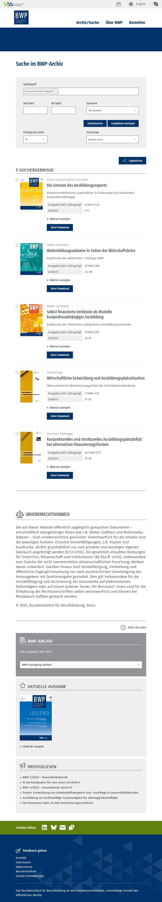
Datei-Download (60, 227)
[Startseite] (21, 17)
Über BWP (114, 22)
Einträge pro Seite (33, 132)
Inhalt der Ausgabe (33, 746)
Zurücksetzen (95, 123)
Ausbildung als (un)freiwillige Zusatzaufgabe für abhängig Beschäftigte (70, 798)
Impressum (23, 862)
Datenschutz (24, 867)
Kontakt (21, 858)
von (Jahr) (28, 103)
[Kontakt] (156, 4)
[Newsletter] (118, 4)
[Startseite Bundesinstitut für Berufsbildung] (58, 4)
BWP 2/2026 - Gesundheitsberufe (45, 777)
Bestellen (137, 22)
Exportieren (135, 160)
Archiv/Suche (87, 22)
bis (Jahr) (56, 103)
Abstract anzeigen (60, 219)
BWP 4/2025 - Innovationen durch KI (47, 787)
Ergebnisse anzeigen (123, 123)
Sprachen (92, 103)
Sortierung (93, 132)
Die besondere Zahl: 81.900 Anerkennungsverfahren (58, 803)
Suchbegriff (29, 84)
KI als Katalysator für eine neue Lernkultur (51, 782)
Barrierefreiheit (26, 871)
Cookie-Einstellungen (30, 876)
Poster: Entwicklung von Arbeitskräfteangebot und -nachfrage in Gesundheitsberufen (80, 792)
